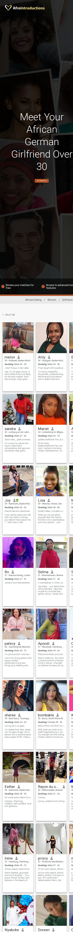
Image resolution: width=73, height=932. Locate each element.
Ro (7, 572)
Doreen (44, 930)
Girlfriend (67, 299)
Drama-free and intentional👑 (18, 511)
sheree (10, 715)
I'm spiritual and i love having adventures (18, 654)
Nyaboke (12, 930)
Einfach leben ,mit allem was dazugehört (51, 511)
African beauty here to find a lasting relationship (18, 869)
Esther (10, 787)
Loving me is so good (14, 726)
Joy (8, 500)
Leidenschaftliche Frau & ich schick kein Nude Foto (51, 439)
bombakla (46, 715)
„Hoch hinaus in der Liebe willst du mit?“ (18, 368)
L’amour (41, 797)
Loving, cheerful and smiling (51, 801)
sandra (10, 429)
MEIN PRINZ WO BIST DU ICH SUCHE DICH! (51, 726)
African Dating (33, 299)
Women (51, 299)
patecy (10, 643)
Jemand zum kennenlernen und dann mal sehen (18, 583)
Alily (41, 357)
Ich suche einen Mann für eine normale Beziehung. (18, 797)
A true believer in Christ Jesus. (51, 583)
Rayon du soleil (49, 787)
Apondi (44, 643)
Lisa (41, 500)
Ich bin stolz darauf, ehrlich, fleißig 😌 (51, 869)
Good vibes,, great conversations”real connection (18, 439)
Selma (43, 572)
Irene (9, 858)
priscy (43, 858)
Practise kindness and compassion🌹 (51, 654)
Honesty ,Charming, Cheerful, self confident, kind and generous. (18, 803)
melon (10, 357)
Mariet (43, 429)
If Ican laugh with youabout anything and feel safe (51, 368)
